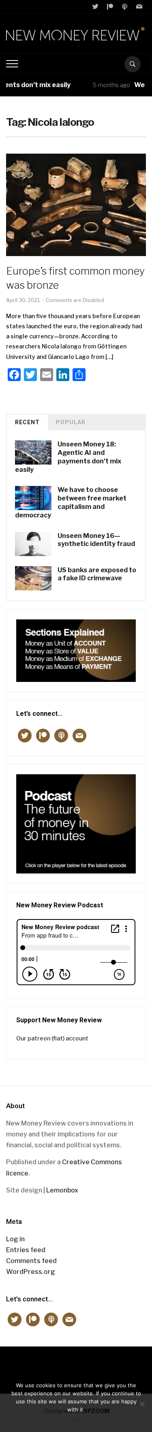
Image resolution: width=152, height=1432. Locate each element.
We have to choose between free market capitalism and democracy (70, 502)
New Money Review (76, 1366)
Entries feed (25, 1250)
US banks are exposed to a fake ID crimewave (97, 574)
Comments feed (31, 1261)
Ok (76, 1420)
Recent (27, 422)
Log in (15, 1239)
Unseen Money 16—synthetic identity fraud (96, 540)
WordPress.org (30, 1272)
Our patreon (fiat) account (52, 1038)
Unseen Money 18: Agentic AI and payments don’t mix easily (68, 456)
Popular (71, 422)
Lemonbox (62, 1190)
